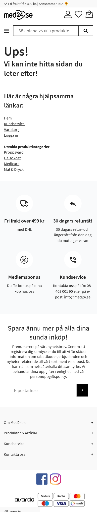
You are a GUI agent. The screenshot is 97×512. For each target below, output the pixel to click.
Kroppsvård (14, 152)
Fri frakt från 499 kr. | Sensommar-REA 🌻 (37, 3)
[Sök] (85, 30)
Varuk (9, 129)
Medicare (11, 163)
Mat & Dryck (14, 169)
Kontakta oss (14, 454)
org (16, 129)
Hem (8, 117)
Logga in (11, 135)
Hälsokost (12, 157)
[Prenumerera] (82, 390)
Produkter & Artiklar (20, 432)
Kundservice (14, 123)
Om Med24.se (15, 422)
